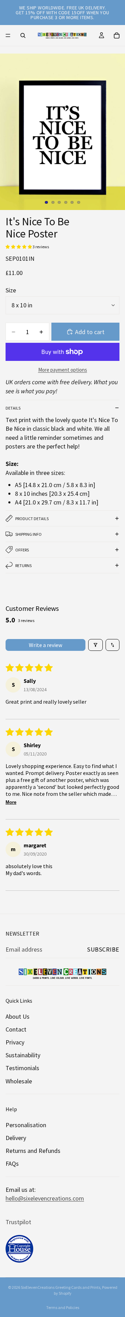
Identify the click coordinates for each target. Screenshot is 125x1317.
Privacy (15, 1042)
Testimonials (22, 1068)
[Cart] (116, 35)
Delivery (16, 1138)
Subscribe (103, 949)
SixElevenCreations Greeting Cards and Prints (60, 1287)
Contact (16, 1029)
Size (11, 290)
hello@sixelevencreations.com (45, 1198)
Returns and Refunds (33, 1151)
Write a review (45, 644)
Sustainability (23, 1055)
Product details (32, 518)
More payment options (62, 369)
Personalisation (26, 1125)
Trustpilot (18, 1222)
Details (13, 408)
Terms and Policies (62, 1307)
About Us (18, 1016)
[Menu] (8, 35)
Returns (23, 565)
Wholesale (19, 1081)
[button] (19, 246)
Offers (22, 549)
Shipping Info (28, 534)
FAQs (12, 1163)
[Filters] (95, 645)
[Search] (23, 35)
